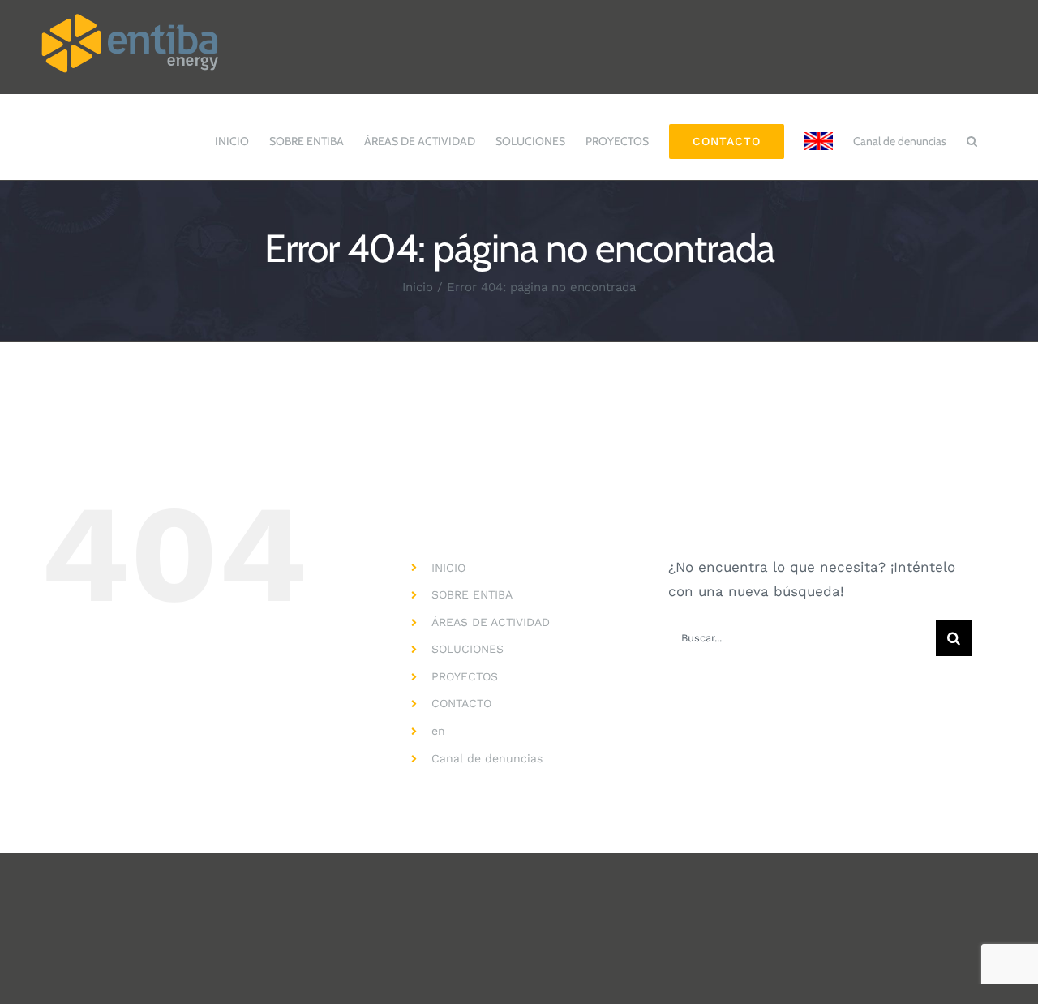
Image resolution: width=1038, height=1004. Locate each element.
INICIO (448, 567)
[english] (818, 133)
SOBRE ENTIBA (472, 594)
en (438, 730)
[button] (972, 133)
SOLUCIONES (467, 648)
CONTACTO (461, 703)
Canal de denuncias (487, 758)
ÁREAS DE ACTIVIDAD (490, 622)
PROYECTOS (464, 676)
